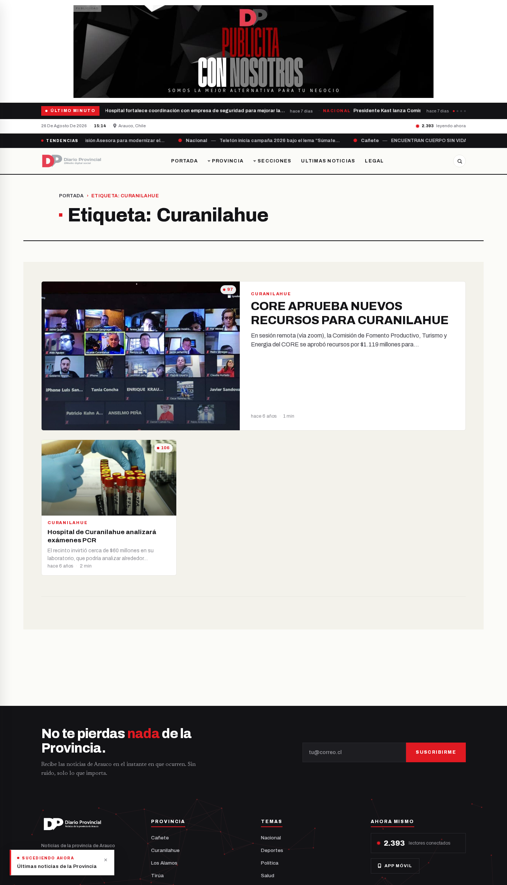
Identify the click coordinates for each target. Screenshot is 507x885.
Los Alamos (164, 863)
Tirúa (157, 875)
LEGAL (374, 161)
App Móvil (398, 865)
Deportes (272, 850)
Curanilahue (165, 850)
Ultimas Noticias (328, 161)
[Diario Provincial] (71, 161)
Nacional (271, 837)
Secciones (274, 161)
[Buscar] (459, 161)
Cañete (160, 837)
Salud (267, 875)
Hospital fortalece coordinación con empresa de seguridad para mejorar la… (191, 110)
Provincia (227, 161)
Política (269, 863)
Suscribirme (436, 752)
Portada (184, 161)
